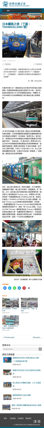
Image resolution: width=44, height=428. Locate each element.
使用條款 (13, 418)
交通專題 (38, 64)
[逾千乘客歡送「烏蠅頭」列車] (10, 302)
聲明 (5, 418)
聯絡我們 (28, 418)
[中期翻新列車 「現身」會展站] (29, 302)
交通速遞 (7, 64)
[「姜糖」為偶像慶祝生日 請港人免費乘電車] (10, 320)
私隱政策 (21, 418)
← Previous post (8, 337)
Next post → (37, 337)
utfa (5, 61)
